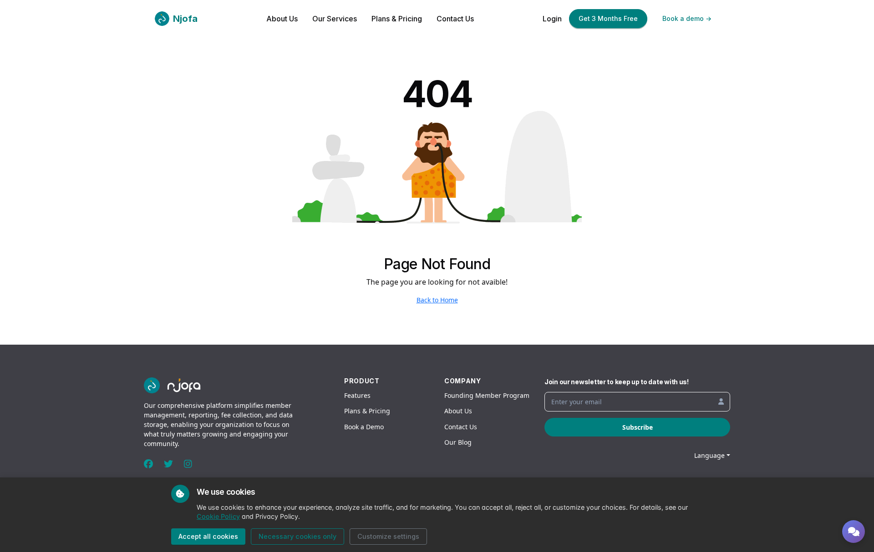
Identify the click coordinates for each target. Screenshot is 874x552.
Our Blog (458, 442)
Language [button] (709, 455)
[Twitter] (168, 464)
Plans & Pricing (396, 18)
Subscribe (637, 427)
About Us (282, 18)
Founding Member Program (486, 395)
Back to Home (437, 300)
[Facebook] (148, 464)
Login (552, 18)
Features (357, 395)
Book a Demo (364, 426)
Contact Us (455, 18)
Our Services (334, 18)
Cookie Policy (218, 516)
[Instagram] (188, 464)
